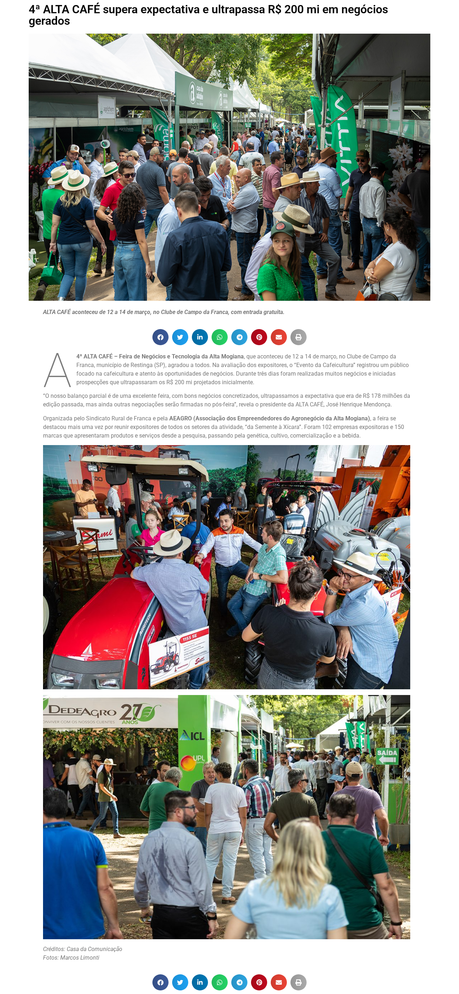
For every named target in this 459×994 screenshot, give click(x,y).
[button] (160, 337)
